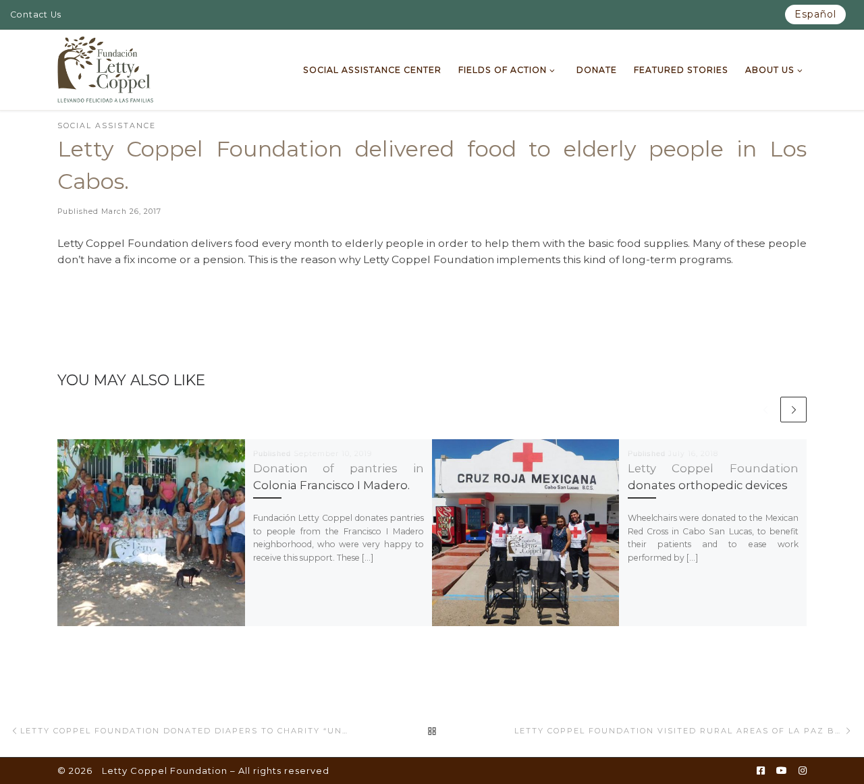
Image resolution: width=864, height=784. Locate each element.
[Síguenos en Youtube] (781, 771)
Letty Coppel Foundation (164, 770)
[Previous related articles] (765, 410)
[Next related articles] (793, 410)
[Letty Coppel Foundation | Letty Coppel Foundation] (105, 68)
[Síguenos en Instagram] (803, 771)
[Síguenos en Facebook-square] (761, 771)
